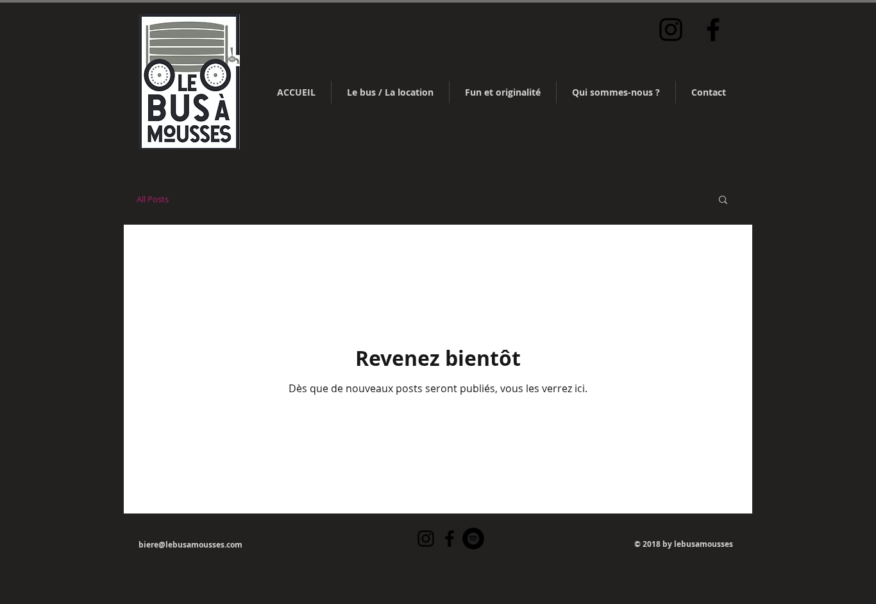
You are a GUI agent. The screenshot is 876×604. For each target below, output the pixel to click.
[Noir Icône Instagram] (670, 29)
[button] (723, 200)
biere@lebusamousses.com (190, 544)
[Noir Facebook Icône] (713, 29)
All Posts (153, 199)
